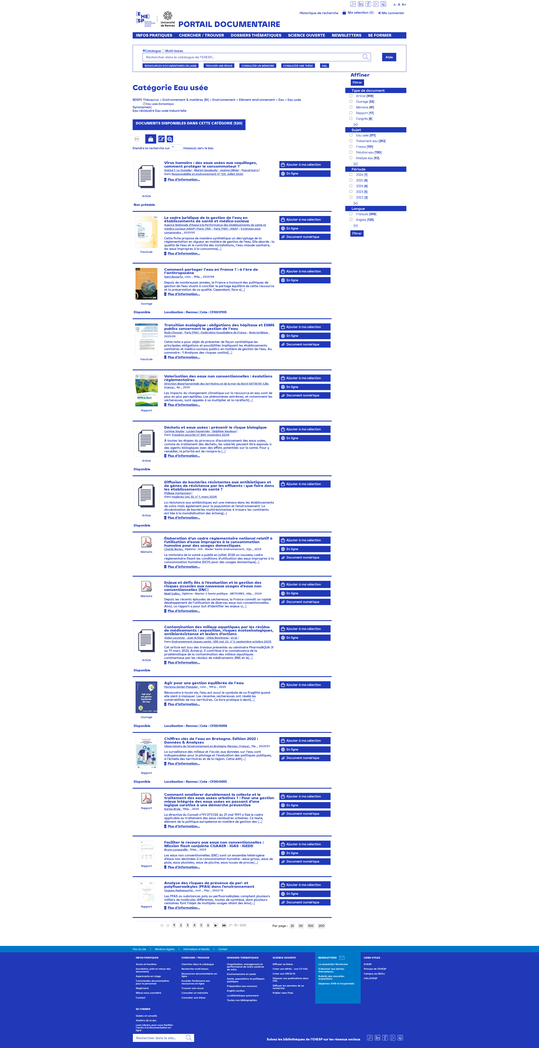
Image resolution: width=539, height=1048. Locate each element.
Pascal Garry (250, 170)
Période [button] (359, 169)
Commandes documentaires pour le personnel (152, 982)
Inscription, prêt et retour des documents (153, 970)
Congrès (362, 118)
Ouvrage (362, 101)
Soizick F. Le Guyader (178, 170)
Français (362, 214)
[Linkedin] (360, 3)
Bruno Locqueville (176, 849)
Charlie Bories (173, 549)
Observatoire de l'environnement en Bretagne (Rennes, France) (207, 746)
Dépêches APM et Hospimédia (336, 983)
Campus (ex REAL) (374, 973)
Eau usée (294, 99)
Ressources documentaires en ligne (171, 65)
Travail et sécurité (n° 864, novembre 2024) (200, 434)
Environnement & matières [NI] (186, 99)
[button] (353, 124)
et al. (234, 637)
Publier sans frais (283, 993)
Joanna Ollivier (229, 170)
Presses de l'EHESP (375, 969)
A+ (404, 4)
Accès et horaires (146, 964)
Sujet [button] (356, 130)
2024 (360, 186)
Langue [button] (358, 209)
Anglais (361, 219)
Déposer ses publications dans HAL (290, 979)
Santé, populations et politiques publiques (245, 980)
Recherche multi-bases (194, 969)
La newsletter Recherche (333, 964)
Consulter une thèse (298, 65)
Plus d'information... (184, 179)
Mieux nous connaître (148, 993)
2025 (360, 180)
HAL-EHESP (370, 978)
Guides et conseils (146, 1016)
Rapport (362, 113)
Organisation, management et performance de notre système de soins (245, 967)
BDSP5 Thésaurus (146, 99)
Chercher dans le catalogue (197, 964)
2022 (360, 197)
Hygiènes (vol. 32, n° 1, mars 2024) (194, 496)
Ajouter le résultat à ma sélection (150, 139)
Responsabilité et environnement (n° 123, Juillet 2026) (207, 174)
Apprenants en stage (148, 976)
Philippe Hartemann (177, 493)
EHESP (368, 964)
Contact (222, 949)
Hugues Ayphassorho (178, 890)
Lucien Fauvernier (198, 431)
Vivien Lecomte (174, 637)
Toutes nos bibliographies (242, 1000)
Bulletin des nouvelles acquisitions (331, 977)
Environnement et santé (241, 974)
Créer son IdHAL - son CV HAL (290, 969)
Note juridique (258, 332)
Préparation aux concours (242, 986)
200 (321, 926)
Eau (281, 99)
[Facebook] (368, 3)
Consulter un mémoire (257, 65)
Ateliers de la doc (146, 1020)
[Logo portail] (155, 18)
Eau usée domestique (160, 103)
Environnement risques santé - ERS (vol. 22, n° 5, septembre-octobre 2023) (221, 641)
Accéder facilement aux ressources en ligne (195, 982)
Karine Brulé (172, 809)
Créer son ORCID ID (284, 973)
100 (311, 926)
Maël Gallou (172, 593)
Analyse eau (365, 158)
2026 (360, 174)
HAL (324, 65)
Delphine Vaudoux (224, 431)
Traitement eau (367, 141)
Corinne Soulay (174, 431)
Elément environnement (257, 99)
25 (292, 926)
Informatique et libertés (196, 949)
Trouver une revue (219, 65)
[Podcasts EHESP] (383, 3)
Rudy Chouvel (173, 332)
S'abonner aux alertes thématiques (331, 970)
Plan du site (139, 949)
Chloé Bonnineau (217, 637)
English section (236, 990)
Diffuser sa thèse (283, 964)
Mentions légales (165, 949)
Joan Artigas (195, 637)
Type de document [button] (368, 90)
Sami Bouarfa (173, 276)
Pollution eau (365, 152)
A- (395, 4)
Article (361, 96)
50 (301, 926)
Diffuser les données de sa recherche (288, 986)
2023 (360, 191)
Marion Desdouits (206, 170)
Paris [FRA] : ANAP (226, 228)
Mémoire (362, 107)
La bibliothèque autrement (243, 995)
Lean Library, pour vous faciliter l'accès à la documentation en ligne (154, 1028)
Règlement (142, 988)
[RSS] (353, 3)
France (361, 146)
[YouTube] (376, 3)
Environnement (223, 99)
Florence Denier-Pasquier (181, 686)
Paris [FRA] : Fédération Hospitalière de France (215, 332)
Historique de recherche (319, 13)
